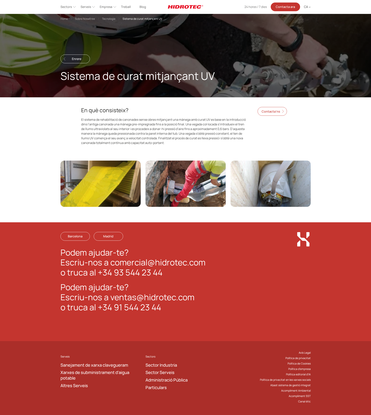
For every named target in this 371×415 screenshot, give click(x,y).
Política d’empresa (299, 369)
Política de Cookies (299, 363)
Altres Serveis (74, 385)
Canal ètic (304, 401)
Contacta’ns (271, 111)
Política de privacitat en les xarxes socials (285, 380)
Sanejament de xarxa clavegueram (94, 365)
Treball (126, 7)
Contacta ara (285, 7)
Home (64, 19)
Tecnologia (108, 19)
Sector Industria (161, 365)
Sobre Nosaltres (85, 19)
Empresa (106, 7)
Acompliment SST (300, 396)
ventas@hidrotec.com (152, 297)
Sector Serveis (160, 372)
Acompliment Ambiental (296, 390)
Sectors (66, 7)
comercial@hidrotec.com (157, 262)
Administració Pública (167, 380)
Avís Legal (305, 352)
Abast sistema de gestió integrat (290, 385)
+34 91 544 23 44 (129, 307)
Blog (143, 7)
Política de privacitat (298, 358)
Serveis (86, 7)
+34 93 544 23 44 (130, 272)
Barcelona (75, 236)
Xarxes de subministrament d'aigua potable (94, 375)
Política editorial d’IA (298, 374)
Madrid (108, 236)
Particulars (156, 387)
